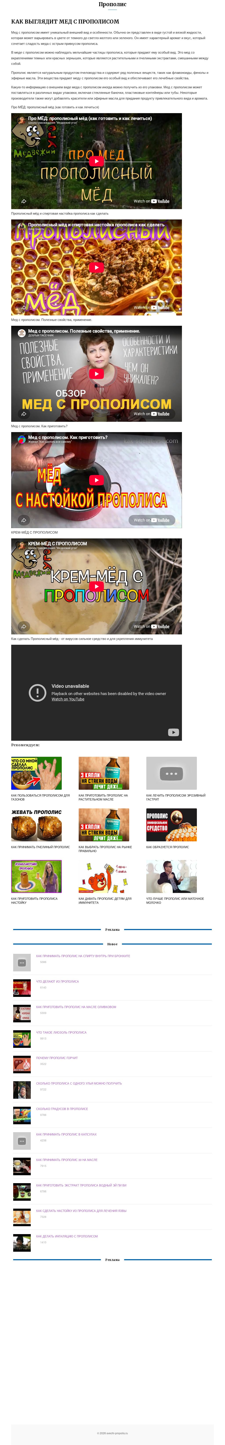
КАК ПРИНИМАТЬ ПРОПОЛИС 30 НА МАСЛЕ (67, 1160)
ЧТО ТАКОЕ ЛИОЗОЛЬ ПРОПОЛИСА (61, 1032)
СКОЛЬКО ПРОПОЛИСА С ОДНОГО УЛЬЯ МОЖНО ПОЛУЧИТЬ (79, 1083)
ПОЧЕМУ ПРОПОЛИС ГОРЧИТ (57, 1058)
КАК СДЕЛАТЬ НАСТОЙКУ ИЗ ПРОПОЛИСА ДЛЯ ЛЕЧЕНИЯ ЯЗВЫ (81, 1211)
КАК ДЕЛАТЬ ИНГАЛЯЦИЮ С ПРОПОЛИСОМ (67, 1236)
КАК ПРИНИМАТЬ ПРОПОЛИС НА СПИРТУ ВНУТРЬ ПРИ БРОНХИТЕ (83, 956)
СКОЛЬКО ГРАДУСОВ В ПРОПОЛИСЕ (62, 1109)
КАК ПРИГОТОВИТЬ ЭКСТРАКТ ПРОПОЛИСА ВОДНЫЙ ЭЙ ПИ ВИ (81, 1185)
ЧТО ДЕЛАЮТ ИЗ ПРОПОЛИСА (57, 981)
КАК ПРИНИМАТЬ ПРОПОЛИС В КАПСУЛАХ (66, 1134)
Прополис (112, 4)
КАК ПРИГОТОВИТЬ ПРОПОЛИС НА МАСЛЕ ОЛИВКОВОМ (76, 1007)
